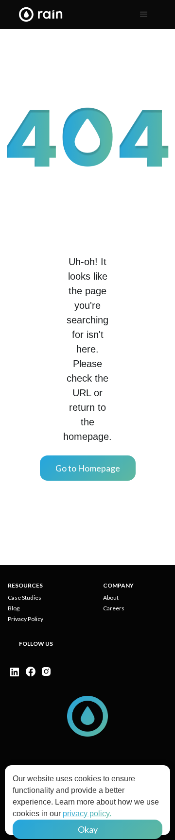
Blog (13, 608)
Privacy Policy (25, 619)
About (111, 597)
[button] (143, 14)
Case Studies (24, 597)
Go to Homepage (87, 468)
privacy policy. (87, 813)
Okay (88, 829)
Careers (113, 608)
